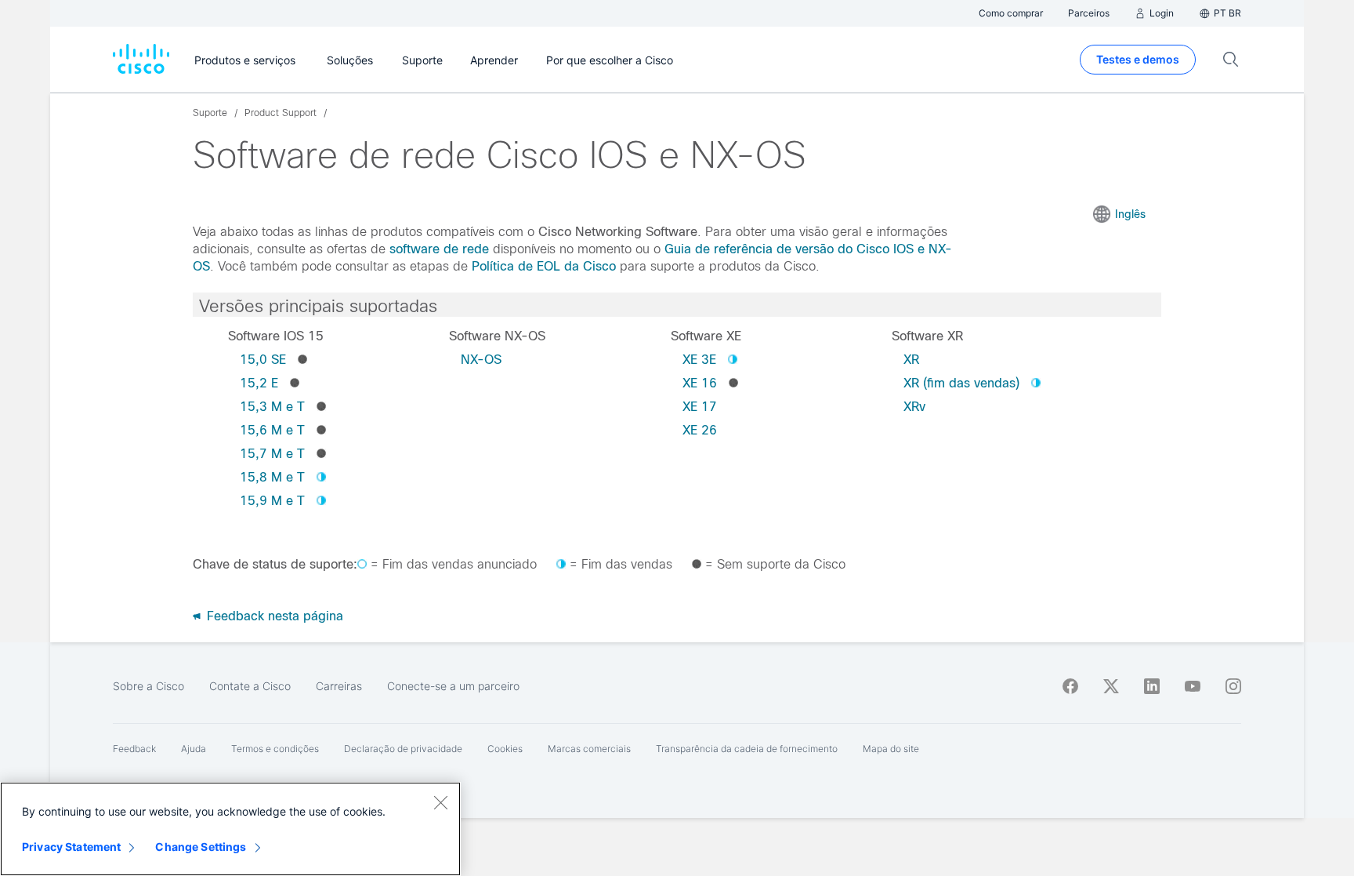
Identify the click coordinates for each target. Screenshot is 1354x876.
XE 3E (699, 359)
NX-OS (481, 359)
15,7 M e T (272, 453)
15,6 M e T (272, 430)
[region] (230, 829)
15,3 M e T (272, 406)
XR (911, 359)
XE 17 (699, 406)
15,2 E (259, 383)
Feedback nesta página (273, 616)
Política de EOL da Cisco (544, 266)
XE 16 (699, 383)
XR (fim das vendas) (961, 383)
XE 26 (699, 430)
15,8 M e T (272, 477)
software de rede (439, 249)
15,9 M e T (272, 500)
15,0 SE (263, 359)
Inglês (1130, 214)
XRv (914, 406)
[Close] (440, 802)
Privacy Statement (71, 846)
